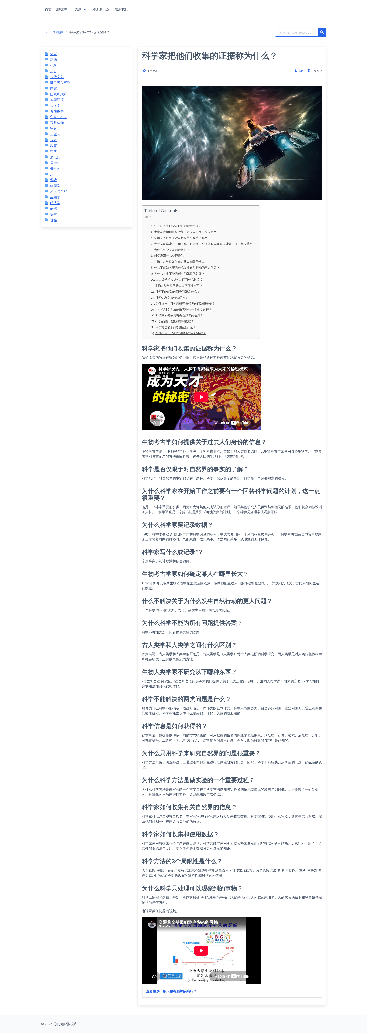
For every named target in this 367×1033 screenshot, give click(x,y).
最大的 (55, 163)
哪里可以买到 (60, 83)
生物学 (55, 197)
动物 (53, 60)
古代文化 (57, 77)
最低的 (55, 157)
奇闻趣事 (58, 32)
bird (301, 70)
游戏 (53, 180)
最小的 (55, 169)
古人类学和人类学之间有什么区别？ (179, 279)
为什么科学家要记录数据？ (172, 250)
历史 (53, 71)
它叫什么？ (58, 117)
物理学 (55, 186)
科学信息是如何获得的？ (171, 297)
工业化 (55, 134)
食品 (53, 220)
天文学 (55, 106)
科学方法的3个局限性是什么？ (175, 327)
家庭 (53, 128)
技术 (53, 140)
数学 (53, 151)
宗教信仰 (57, 123)
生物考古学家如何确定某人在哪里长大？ (180, 261)
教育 (53, 146)
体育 (53, 54)
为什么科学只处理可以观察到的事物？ (180, 333)
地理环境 (57, 100)
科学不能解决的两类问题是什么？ (177, 291)
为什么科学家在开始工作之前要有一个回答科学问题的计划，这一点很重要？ (204, 244)
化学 (53, 65)
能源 (53, 209)
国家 (53, 88)
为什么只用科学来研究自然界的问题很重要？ (185, 303)
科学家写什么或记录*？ (169, 255)
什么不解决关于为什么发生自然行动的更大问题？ (187, 267)
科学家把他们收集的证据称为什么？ (177, 226)
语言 (53, 214)
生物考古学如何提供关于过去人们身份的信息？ (185, 232)
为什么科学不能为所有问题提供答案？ (179, 273)
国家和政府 (58, 94)
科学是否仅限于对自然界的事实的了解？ (180, 238)
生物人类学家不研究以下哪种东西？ (178, 285)
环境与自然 (58, 192)
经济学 (55, 203)
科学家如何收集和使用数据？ (174, 321)
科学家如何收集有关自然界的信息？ (179, 315)
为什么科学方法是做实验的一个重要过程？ (183, 309)
